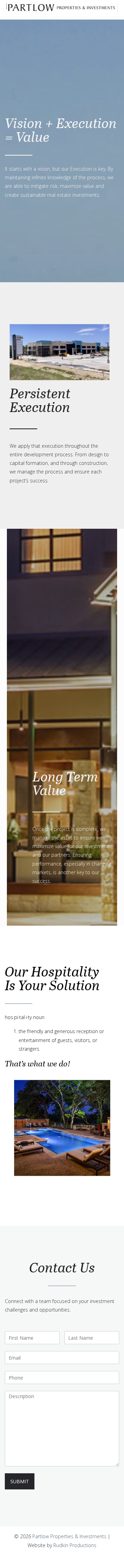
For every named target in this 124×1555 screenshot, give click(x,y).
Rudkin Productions (74, 1545)
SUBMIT (19, 1481)
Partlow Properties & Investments (69, 1536)
